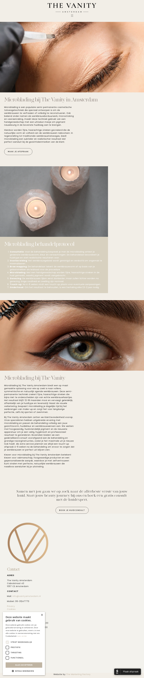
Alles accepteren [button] (23, 665)
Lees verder (22, 636)
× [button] (42, 615)
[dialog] (24, 643)
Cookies (11, 609)
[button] (72, 16)
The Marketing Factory (78, 674)
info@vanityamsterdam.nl (27, 596)
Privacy (11, 606)
